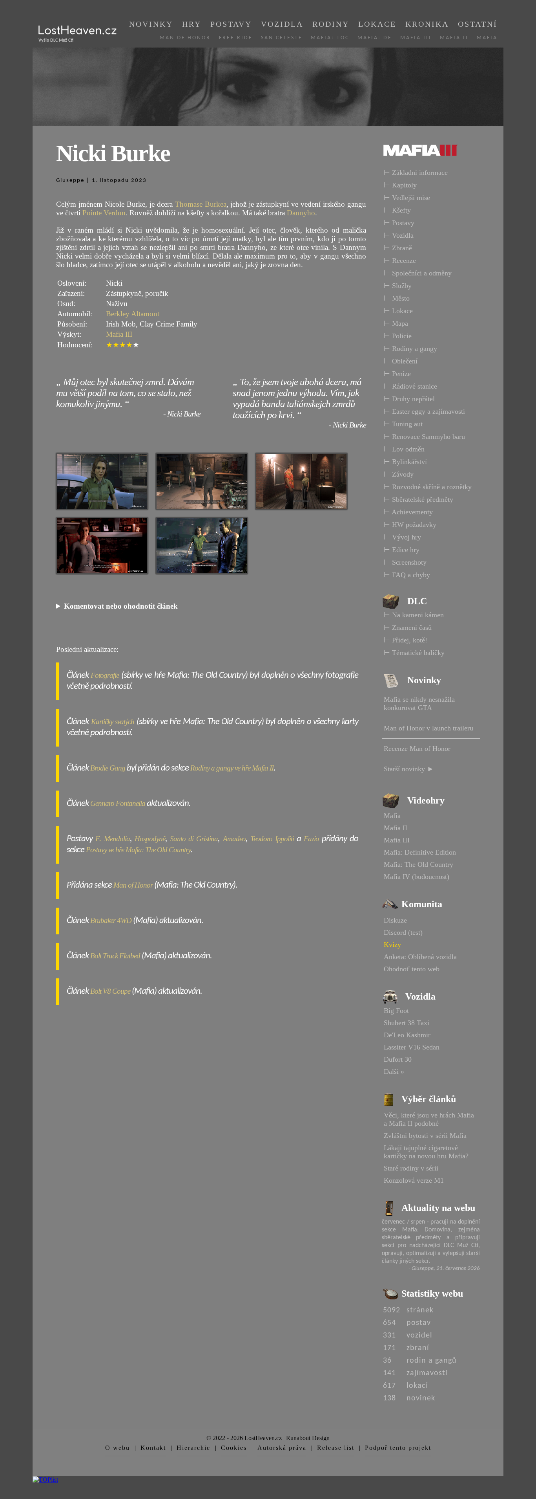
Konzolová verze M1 (414, 1180)
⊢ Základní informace (416, 172)
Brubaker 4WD (110, 920)
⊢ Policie (398, 336)
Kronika (427, 24)
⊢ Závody (399, 474)
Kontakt (153, 1447)
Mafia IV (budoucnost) (416, 877)
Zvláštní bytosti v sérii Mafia (425, 1135)
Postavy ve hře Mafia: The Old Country (138, 850)
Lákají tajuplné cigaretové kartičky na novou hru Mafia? (426, 1152)
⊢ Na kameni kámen (414, 615)
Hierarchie (193, 1447)
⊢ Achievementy (408, 512)
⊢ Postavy (399, 223)
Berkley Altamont (132, 314)
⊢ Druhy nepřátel (409, 399)
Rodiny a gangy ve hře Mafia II (231, 768)
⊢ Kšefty (397, 210)
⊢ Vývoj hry (402, 537)
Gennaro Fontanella (117, 803)
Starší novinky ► (409, 769)
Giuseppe (70, 180)
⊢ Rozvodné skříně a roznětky (428, 487)
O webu (117, 1447)
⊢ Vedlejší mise (407, 198)
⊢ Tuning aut (403, 424)
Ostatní (478, 24)
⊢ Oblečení (400, 361)
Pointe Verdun (104, 213)
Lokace (377, 24)
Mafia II (454, 38)
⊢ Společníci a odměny (418, 273)
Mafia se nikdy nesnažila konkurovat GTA (419, 703)
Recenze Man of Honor (417, 748)
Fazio (311, 839)
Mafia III (416, 38)
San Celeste (282, 38)
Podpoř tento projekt (398, 1447)
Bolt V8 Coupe (110, 991)
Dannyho (301, 213)
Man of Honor (185, 38)
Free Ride (236, 38)
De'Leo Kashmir (407, 1035)
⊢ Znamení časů (408, 627)
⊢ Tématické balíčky (414, 653)
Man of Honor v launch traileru (428, 728)
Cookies (234, 1447)
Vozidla (282, 24)
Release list (335, 1447)
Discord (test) (403, 932)
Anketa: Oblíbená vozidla (420, 957)
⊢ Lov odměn (404, 449)
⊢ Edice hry (401, 550)
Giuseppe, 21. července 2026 (446, 1268)
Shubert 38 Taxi (406, 1023)
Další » (394, 1071)
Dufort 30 (398, 1059)
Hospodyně (150, 839)
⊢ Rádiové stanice (410, 386)
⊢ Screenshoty (405, 562)
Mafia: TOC (330, 38)
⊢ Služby (398, 286)
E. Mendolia (112, 839)
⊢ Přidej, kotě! (405, 640)
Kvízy (392, 945)
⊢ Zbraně (398, 248)
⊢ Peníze (397, 374)
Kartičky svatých (113, 721)
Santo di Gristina (194, 839)
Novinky (151, 24)
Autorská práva (281, 1447)
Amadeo (234, 839)
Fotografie (105, 675)
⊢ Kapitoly (400, 185)
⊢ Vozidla (399, 235)
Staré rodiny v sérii (411, 1168)
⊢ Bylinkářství (405, 462)
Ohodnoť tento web (411, 969)
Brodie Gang (107, 768)
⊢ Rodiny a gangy (410, 348)
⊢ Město (397, 298)
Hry (191, 24)
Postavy (231, 24)
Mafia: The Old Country (418, 864)
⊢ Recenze (400, 260)
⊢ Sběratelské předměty (418, 499)
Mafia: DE (374, 38)
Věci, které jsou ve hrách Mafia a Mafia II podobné (429, 1119)
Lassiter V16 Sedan (411, 1047)
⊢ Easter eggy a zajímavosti (424, 411)
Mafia (487, 38)
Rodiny (330, 24)
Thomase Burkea (200, 204)
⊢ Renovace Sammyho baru (424, 436)
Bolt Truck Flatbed (115, 956)
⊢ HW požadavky (410, 524)
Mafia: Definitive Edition (420, 852)
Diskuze (395, 920)
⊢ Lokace (398, 311)
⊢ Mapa (396, 323)
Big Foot (396, 1011)
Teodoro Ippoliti (272, 839)
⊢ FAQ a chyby (407, 575)
